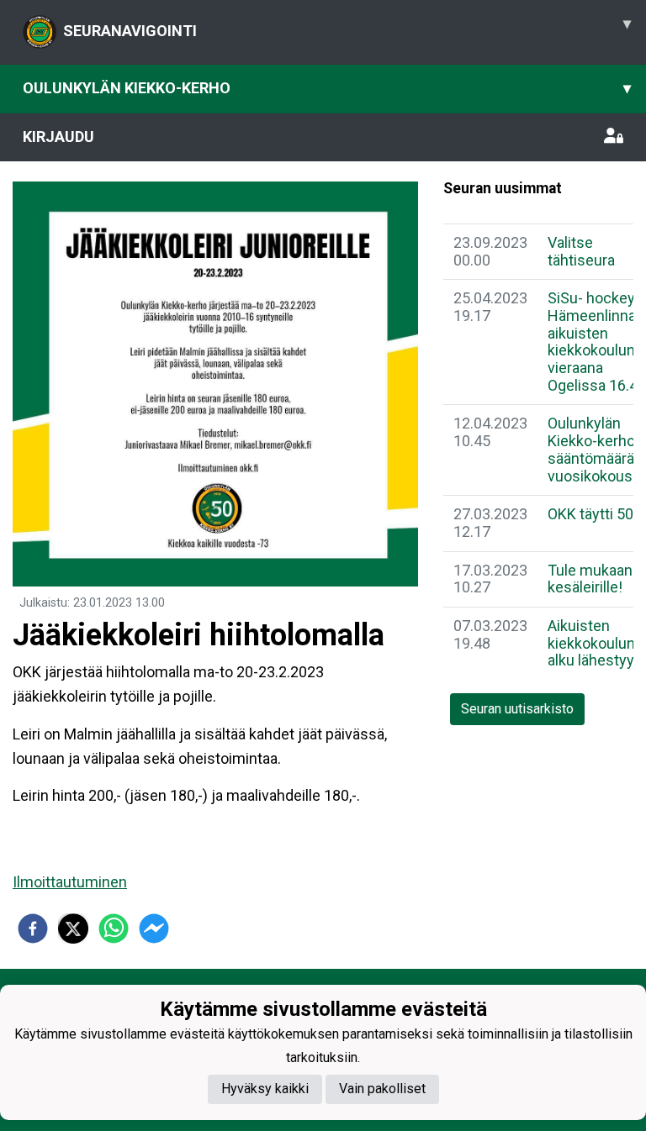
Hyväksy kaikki (265, 1089)
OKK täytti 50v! (596, 514)
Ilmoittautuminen (70, 882)
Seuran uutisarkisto (517, 709)
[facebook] (33, 928)
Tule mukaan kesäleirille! (590, 579)
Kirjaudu (58, 136)
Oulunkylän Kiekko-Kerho (327, 88)
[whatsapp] (113, 928)
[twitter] (73, 928)
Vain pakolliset (382, 1089)
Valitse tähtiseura (581, 251)
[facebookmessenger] (154, 928)
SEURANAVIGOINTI (347, 26)
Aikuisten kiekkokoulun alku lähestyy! (593, 643)
